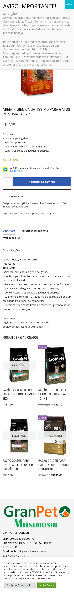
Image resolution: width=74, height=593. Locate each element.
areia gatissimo (15, 213)
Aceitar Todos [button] (46, 585)
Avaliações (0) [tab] (11, 237)
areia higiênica (31, 213)
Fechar (69, 4)
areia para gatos (47, 213)
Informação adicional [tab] (35, 230)
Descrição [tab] (9, 230)
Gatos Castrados (53, 203)
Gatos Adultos (37, 203)
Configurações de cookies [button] (20, 585)
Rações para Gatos (20, 206)
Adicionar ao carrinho (42, 181)
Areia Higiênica (21, 203)
